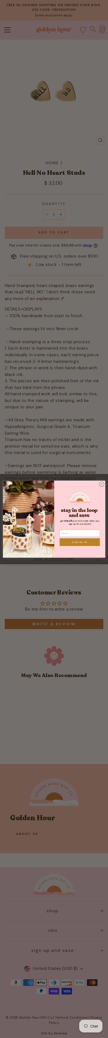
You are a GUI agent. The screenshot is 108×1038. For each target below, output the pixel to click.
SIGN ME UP (79, 542)
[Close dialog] (101, 484)
